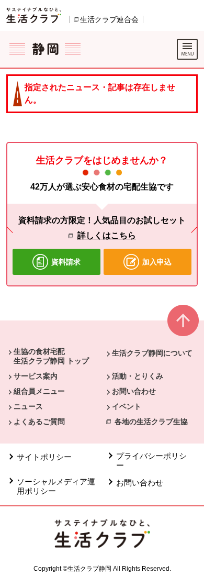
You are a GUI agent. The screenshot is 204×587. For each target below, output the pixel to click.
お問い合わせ (134, 391)
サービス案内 (36, 376)
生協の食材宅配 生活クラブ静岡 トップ (51, 356)
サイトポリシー (44, 456)
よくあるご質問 (39, 421)
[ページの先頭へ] (183, 325)
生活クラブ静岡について (152, 353)
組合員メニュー (39, 391)
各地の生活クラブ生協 (151, 421)
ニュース (28, 406)
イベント (126, 406)
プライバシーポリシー (151, 460)
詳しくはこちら (106, 235)
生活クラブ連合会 (109, 19)
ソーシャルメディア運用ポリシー (56, 486)
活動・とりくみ (137, 376)
